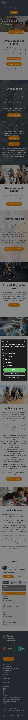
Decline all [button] (14, 374)
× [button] (24, 341)
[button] (14, 378)
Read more (8, 350)
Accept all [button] (14, 370)
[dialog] (14, 360)
